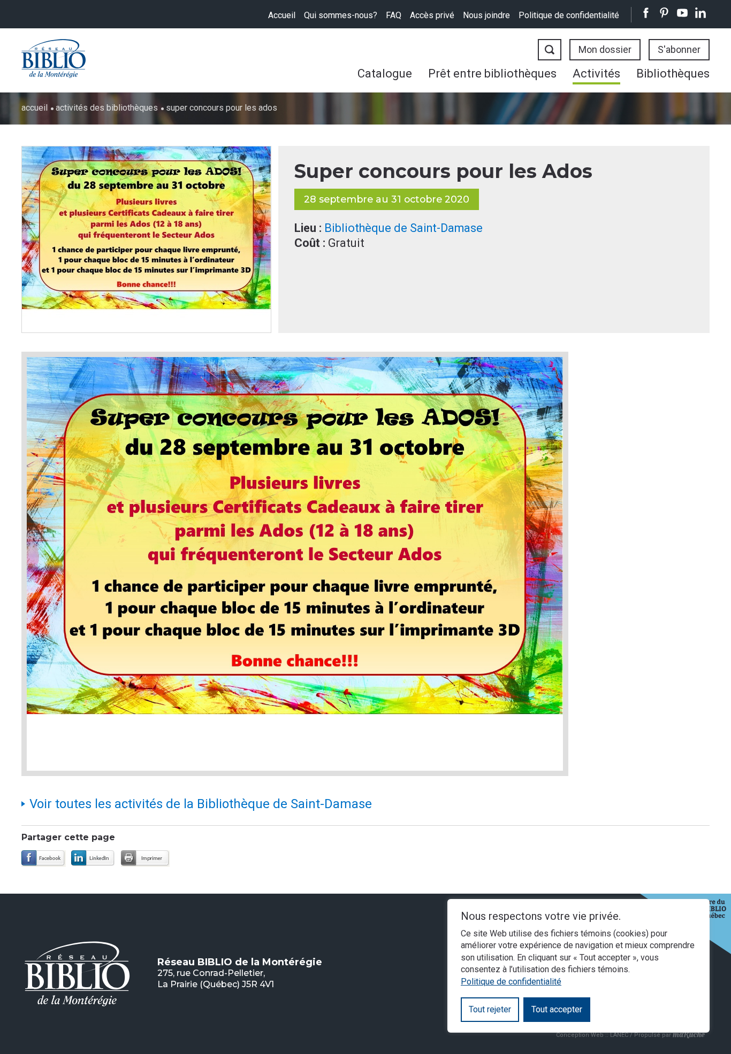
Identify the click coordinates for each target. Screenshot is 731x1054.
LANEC (619, 1035)
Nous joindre (486, 15)
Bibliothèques (673, 73)
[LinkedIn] (93, 858)
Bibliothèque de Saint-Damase (403, 228)
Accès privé (432, 15)
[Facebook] (43, 858)
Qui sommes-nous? (340, 15)
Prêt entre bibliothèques (492, 73)
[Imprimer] (145, 858)
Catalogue (384, 73)
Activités (596, 73)
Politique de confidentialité (569, 15)
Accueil (281, 15)
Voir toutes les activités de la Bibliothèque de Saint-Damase (200, 803)
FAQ (393, 15)
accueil (34, 108)
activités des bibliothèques (107, 108)
